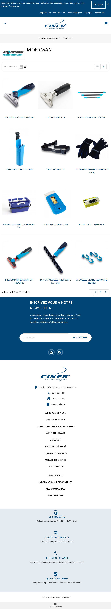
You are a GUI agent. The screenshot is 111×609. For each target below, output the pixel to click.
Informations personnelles (55, 482)
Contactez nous (55, 420)
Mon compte (55, 475)
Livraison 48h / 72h (57, 538)
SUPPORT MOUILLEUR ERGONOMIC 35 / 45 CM (55, 281)
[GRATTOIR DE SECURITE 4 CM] (55, 202)
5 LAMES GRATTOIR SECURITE (91, 224)
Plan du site (99, 12)
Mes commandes (55, 489)
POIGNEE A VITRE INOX (55, 117)
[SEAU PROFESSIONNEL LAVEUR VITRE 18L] (19, 202)
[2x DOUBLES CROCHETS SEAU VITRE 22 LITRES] (92, 257)
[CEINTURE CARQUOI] (55, 147)
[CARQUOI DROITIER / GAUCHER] (19, 147)
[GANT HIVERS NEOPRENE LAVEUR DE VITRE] (92, 147)
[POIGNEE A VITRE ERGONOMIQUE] (19, 95)
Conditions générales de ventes (55, 426)
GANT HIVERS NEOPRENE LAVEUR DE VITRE (92, 171)
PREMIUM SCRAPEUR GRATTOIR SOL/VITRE (19, 281)
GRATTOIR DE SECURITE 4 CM (55, 224)
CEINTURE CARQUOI (55, 169)
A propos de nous (55, 413)
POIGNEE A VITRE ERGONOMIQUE (19, 117)
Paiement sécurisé (55, 447)
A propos (88, 12)
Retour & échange (57, 558)
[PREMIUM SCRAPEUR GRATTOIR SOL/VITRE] (19, 257)
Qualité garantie (57, 579)
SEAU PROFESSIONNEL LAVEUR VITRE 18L (19, 226)
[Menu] (106, 24)
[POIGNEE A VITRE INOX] (55, 95)
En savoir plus (14, 6)
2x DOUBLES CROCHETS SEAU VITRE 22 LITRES (91, 281)
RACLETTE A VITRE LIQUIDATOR (91, 117)
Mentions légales (75, 12)
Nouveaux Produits (55, 453)
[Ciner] (55, 24)
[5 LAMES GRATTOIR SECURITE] (92, 202)
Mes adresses (55, 496)
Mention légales (55, 433)
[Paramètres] (5, 24)
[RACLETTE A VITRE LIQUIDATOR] (92, 95)
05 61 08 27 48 (57, 517)
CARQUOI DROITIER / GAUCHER (19, 169)
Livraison (55, 440)
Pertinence (9, 66)
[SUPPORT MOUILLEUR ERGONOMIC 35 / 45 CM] (55, 257)
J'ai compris (98, 4)
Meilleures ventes (55, 460)
